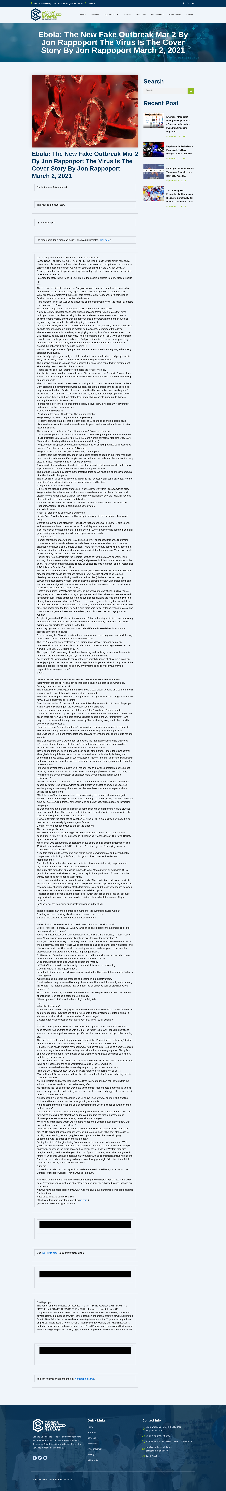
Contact (189, 14)
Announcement (157, 14)
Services (127, 14)
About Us (95, 14)
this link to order (50, 1253)
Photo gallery (175, 14)
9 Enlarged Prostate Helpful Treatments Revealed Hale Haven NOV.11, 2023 (180, 172)
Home (83, 14)
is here (83, 1200)
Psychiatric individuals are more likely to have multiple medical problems (179, 150)
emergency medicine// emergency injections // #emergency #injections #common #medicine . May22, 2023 (178, 124)
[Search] (191, 91)
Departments (109, 14)
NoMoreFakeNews (84, 1379)
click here (105, 240)
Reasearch (141, 14)
